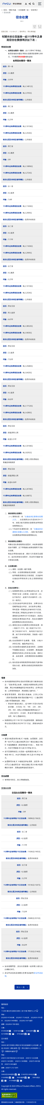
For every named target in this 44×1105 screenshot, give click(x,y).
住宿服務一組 (23, 10)
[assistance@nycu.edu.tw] (10, 1031)
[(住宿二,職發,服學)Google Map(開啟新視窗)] (19, 1048)
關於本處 (12, 10)
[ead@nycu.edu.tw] (38, 1031)
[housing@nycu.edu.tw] (36, 1074)
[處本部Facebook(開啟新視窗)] (26, 1034)
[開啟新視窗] (34, 26)
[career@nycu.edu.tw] (13, 1034)
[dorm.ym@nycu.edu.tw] (23, 1031)
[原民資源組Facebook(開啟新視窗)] (2, 1080)
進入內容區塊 (5, 1)
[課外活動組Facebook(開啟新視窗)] (35, 1031)
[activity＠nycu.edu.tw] (19, 1074)
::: (2, 10)
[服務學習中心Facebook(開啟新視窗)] (26, 1077)
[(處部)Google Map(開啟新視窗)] (16, 1051)
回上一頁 (21, 987)
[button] (25, 3)
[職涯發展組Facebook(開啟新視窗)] (10, 1034)
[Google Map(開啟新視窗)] (37, 1011)
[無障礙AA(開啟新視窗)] (9, 1096)
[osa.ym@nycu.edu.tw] (29, 1034)
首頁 (5, 10)
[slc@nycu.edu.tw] (29, 1077)
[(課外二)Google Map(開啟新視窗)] (2, 1051)
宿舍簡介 (34, 10)
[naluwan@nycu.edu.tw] (6, 1080)
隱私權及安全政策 (7, 1102)
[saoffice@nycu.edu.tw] (21, 1080)
